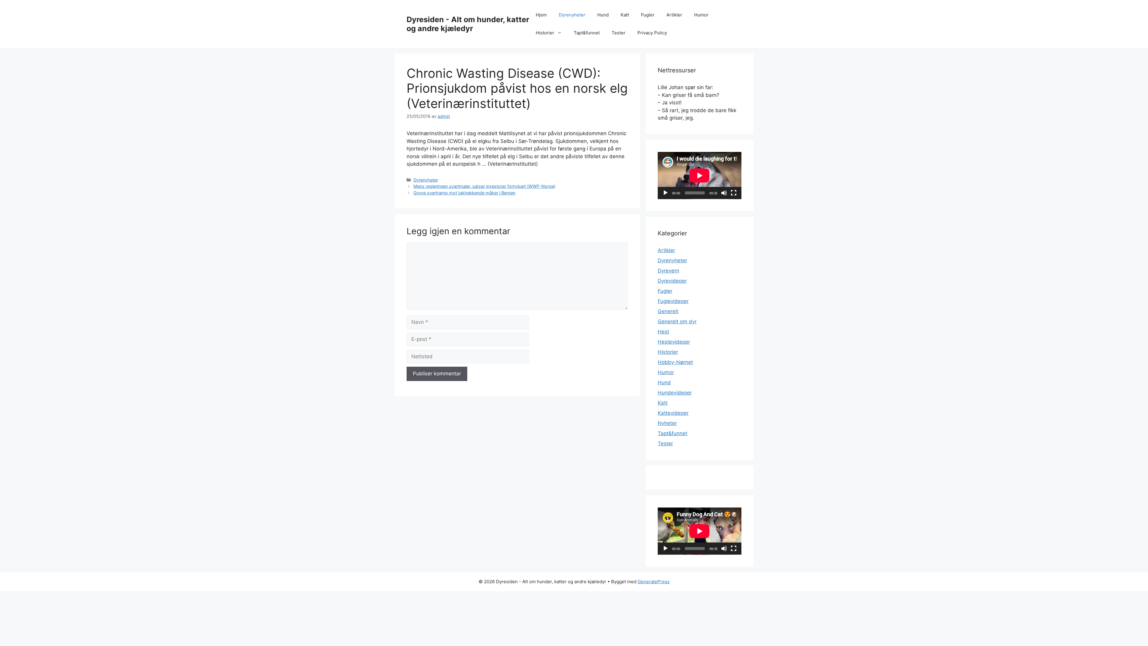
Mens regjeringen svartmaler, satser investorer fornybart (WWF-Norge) (484, 186)
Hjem (541, 15)
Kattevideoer (673, 413)
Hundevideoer (675, 393)
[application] (699, 175)
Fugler (647, 15)
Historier (545, 33)
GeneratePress (654, 581)
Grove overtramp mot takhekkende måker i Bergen (464, 192)
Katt (625, 15)
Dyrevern (668, 271)
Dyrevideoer (672, 281)
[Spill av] (665, 193)
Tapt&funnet (587, 33)
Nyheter (667, 423)
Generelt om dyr (677, 321)
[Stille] (724, 193)
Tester (618, 33)
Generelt (668, 311)
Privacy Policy (652, 33)
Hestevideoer (674, 342)
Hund (603, 15)
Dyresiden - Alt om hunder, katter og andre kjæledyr (468, 24)
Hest (663, 332)
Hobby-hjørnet (675, 362)
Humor (701, 15)
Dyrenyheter (572, 15)
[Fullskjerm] (734, 193)
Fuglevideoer (673, 301)
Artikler (674, 15)
